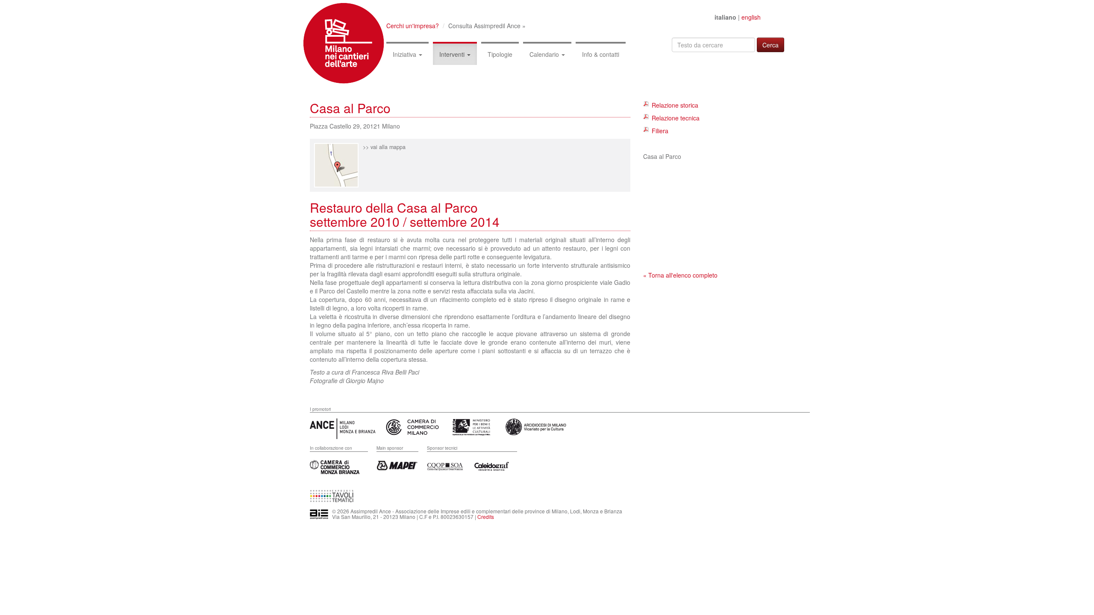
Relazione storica (675, 105)
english (751, 17)
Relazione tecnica (676, 118)
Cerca (770, 45)
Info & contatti (600, 54)
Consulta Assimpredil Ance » (487, 25)
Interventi (452, 54)
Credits (485, 516)
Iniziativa (405, 54)
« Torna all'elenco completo (680, 275)
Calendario (545, 54)
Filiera (660, 130)
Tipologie (500, 54)
